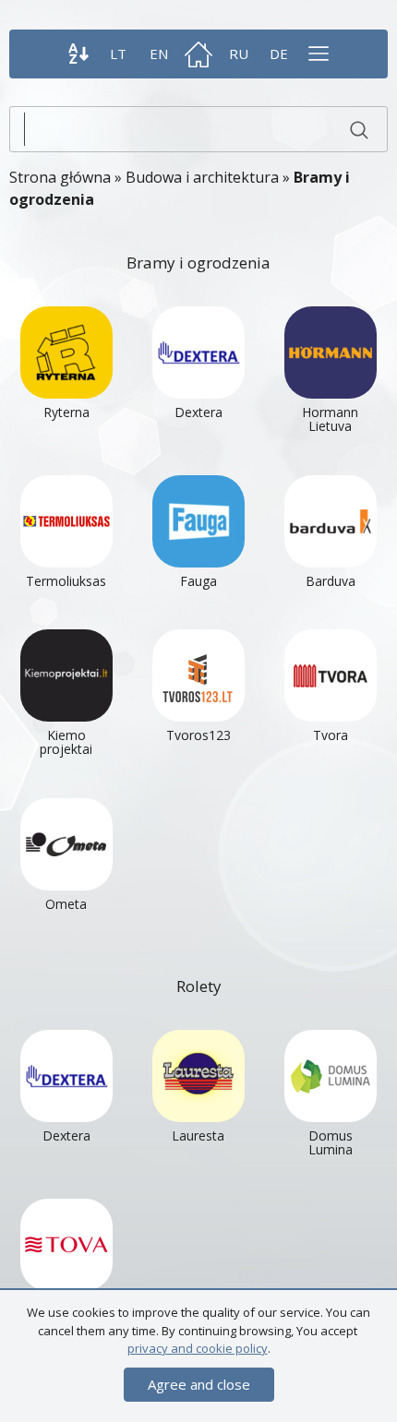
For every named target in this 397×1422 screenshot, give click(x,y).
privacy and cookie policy (197, 1348)
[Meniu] (318, 54)
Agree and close (199, 1384)
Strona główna (60, 177)
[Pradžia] (198, 54)
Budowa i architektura (202, 177)
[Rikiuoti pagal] (78, 54)
